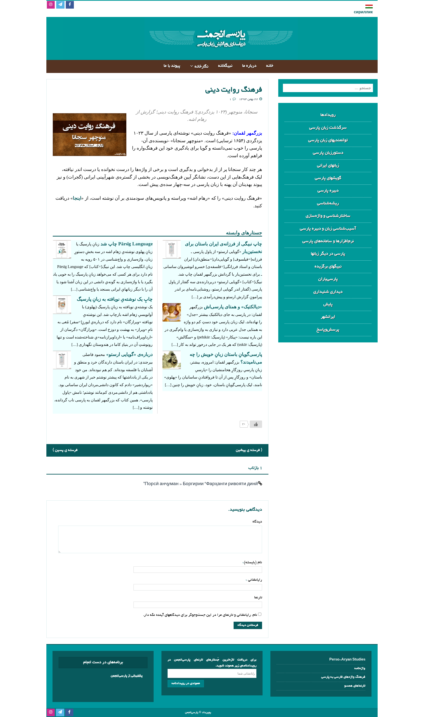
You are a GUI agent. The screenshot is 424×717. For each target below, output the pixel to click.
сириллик (363, 12)
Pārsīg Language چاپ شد (127, 243)
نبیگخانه (225, 66)
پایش (328, 304)
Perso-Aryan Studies (347, 660)
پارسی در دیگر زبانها (328, 254)
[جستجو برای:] (328, 88)
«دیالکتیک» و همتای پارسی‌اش (233, 306)
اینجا (77, 198)
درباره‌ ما (249, 66)
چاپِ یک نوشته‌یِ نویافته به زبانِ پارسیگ (115, 299)
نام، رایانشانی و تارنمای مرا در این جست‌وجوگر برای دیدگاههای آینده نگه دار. (200, 615)
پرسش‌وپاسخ (328, 329)
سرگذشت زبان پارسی (328, 128)
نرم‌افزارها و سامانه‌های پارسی (328, 241)
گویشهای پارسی (328, 178)
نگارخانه (201, 66)
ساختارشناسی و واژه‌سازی (328, 216)
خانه (269, 66)
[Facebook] (70, 5)
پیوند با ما (172, 66)
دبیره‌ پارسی (328, 190)
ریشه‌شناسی (328, 203)
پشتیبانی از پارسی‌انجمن (127, 676)
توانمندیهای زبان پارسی (328, 140)
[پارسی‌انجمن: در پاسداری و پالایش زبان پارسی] (220, 56)
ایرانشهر (328, 317)
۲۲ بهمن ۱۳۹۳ (248, 99)
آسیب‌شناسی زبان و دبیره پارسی (328, 228)
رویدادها (328, 115)
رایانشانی (254, 580)
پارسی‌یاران (328, 279)
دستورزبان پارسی (328, 153)
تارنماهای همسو (354, 686)
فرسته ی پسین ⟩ (65, 450)
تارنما (258, 598)
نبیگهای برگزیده (328, 266)
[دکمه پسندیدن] (256, 424)
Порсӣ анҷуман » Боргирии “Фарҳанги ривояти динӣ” (200, 484)
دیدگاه (257, 522)
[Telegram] (60, 5)
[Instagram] (50, 5)
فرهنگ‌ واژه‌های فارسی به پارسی (343, 677)
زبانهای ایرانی (328, 165)
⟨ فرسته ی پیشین (249, 450)
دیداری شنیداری (328, 292)
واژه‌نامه (359, 668)
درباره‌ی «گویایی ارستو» (129, 354)
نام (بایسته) (253, 562)
